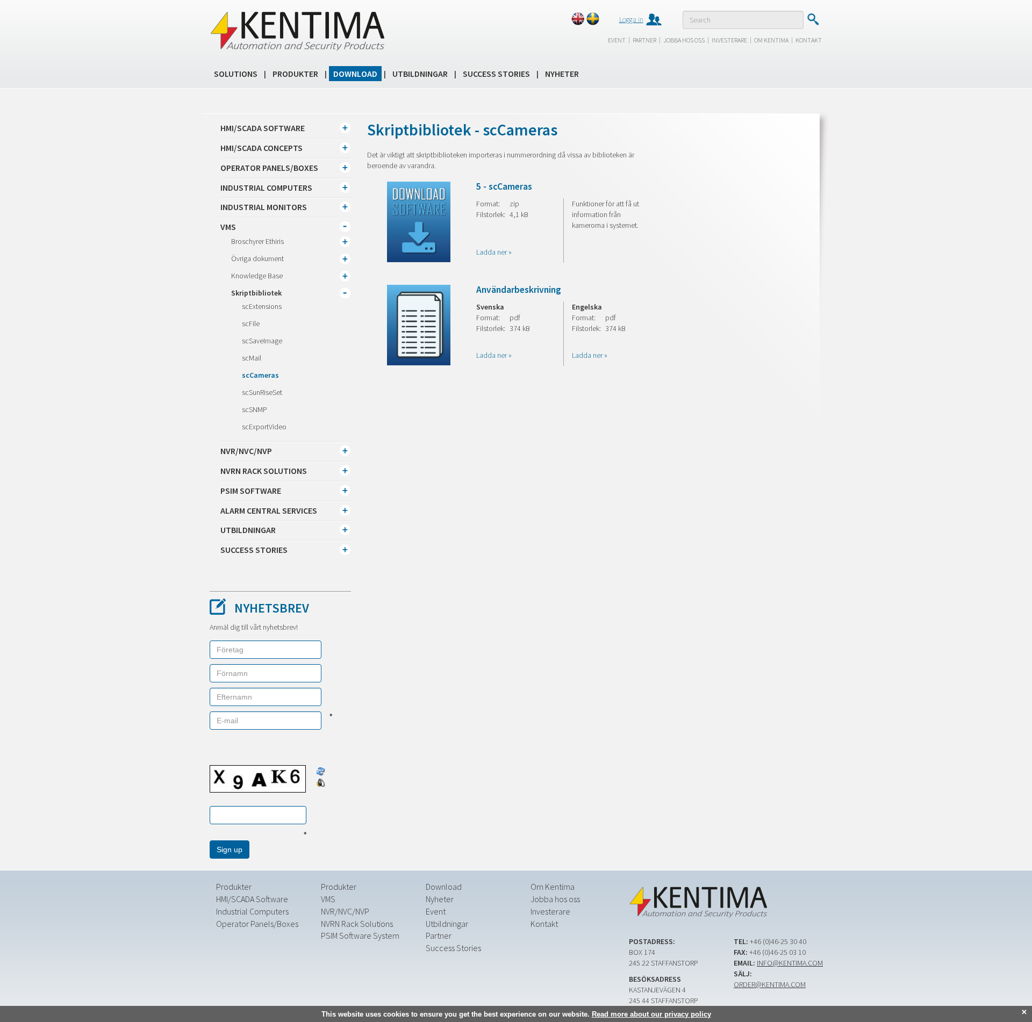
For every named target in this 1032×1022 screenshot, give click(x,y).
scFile (251, 323)
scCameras (260, 375)
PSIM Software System (360, 935)
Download (355, 73)
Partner (644, 40)
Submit (813, 19)
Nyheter (562, 73)
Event (617, 40)
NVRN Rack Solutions (357, 923)
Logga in (631, 19)
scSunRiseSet (262, 392)
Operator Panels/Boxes (257, 923)
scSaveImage (262, 341)
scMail (251, 358)
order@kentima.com (770, 984)
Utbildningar (420, 73)
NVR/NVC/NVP (345, 911)
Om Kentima (771, 40)
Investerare (729, 40)
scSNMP (254, 409)
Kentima (297, 31)
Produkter (295, 73)
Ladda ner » (494, 252)
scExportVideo (264, 426)
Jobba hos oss (684, 40)
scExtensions (262, 306)
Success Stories (496, 73)
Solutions (235, 73)
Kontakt (809, 40)
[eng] (577, 18)
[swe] (592, 18)
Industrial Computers (252, 911)
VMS (328, 899)
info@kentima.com (790, 963)
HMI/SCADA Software (252, 899)
